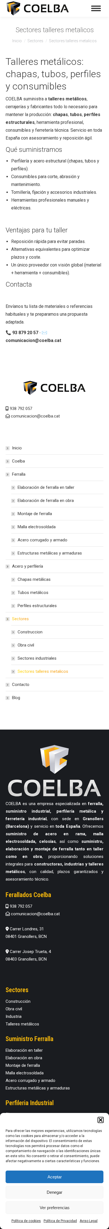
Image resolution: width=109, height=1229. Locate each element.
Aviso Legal (89, 1221)
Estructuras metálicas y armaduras (50, 553)
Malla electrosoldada (37, 526)
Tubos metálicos (33, 592)
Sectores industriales (37, 658)
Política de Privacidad (60, 1221)
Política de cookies (26, 1221)
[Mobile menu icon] (96, 8)
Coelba (18, 461)
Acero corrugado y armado (42, 539)
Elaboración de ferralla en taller (46, 487)
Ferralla (18, 474)
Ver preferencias (55, 1207)
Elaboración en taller (24, 1050)
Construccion (30, 631)
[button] (100, 1120)
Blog (16, 697)
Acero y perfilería (27, 566)
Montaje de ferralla (35, 513)
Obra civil (26, 645)
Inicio (17, 447)
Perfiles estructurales (37, 605)
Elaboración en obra (24, 1057)
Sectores (20, 618)
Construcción (18, 1001)
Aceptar (55, 1176)
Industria (14, 1016)
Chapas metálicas (34, 579)
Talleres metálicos (22, 1024)
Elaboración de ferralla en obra (46, 500)
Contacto (20, 684)
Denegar (54, 1192)
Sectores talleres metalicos (43, 671)
